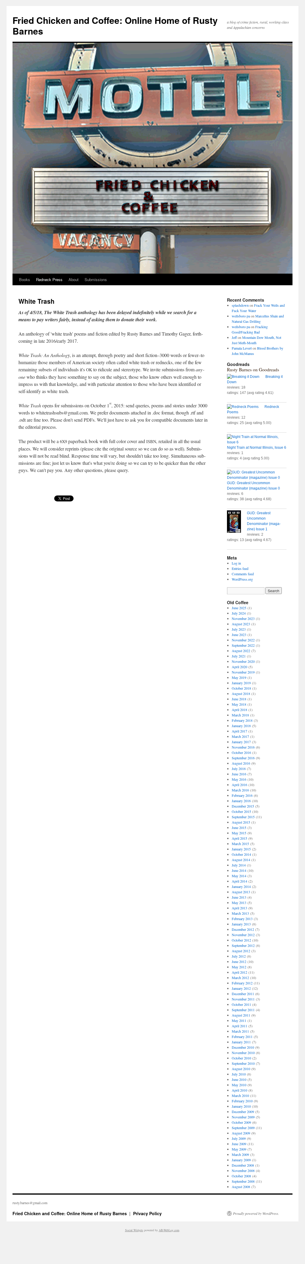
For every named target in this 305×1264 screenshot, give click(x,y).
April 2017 (239, 731)
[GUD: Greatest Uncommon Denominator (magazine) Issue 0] (257, 475)
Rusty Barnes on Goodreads (253, 370)
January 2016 (241, 800)
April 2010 (239, 1090)
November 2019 (243, 672)
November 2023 (243, 618)
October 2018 (241, 688)
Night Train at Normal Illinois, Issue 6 (256, 447)
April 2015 (239, 838)
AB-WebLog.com (169, 1230)
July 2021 (239, 656)
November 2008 (243, 1170)
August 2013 (241, 891)
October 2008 (241, 1175)
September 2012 (243, 945)
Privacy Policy (147, 1213)
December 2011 (243, 993)
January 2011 (241, 1041)
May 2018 (239, 704)
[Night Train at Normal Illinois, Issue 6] (257, 439)
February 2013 (242, 918)
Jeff (234, 337)
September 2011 (243, 1009)
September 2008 (243, 1181)
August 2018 (241, 693)
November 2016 (243, 747)
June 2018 (239, 698)
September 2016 (243, 757)
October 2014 (241, 854)
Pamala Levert (242, 348)
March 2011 (240, 1031)
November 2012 (243, 934)
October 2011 (241, 1004)
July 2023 (239, 629)
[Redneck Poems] (245, 406)
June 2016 (239, 774)
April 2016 (239, 784)
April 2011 (239, 1025)
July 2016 (239, 768)
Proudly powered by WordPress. (256, 1213)
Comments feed (243, 573)
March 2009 (240, 1154)
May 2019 (239, 677)
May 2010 (239, 1084)
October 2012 (241, 940)
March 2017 (240, 736)
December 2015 (243, 806)
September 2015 (243, 816)
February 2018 (242, 720)
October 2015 (241, 811)
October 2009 (241, 1122)
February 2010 (242, 1100)
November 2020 (243, 661)
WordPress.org (242, 579)
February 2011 (242, 1036)
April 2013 (239, 907)
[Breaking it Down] (246, 376)
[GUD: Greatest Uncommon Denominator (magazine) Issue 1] (237, 522)
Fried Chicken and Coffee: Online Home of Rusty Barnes (115, 25)
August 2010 (241, 1068)
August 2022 (241, 650)
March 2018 (240, 715)
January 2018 (241, 725)
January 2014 (241, 886)
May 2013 (239, 902)
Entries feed (240, 568)
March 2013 (240, 913)
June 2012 (239, 961)
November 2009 (243, 1117)
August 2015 (241, 822)
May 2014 (239, 875)
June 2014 (239, 870)
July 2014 (239, 865)
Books (24, 279)
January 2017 (241, 741)
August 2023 (241, 623)
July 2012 (239, 956)
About (74, 279)
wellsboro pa (241, 316)
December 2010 (243, 1047)
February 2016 (242, 795)
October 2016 (241, 752)
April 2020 (239, 666)
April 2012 (239, 972)
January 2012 (241, 988)
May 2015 (239, 832)
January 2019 (241, 682)
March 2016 (240, 790)
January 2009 (241, 1159)
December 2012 (243, 929)
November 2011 (243, 999)
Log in (236, 563)
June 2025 (239, 607)
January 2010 (241, 1106)
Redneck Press (49, 279)
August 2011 (241, 1015)
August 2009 (241, 1133)
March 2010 (240, 1095)
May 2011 (239, 1020)
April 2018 (239, 709)
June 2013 (239, 897)
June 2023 (239, 634)
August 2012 (241, 950)
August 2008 (241, 1186)
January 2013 (241, 924)
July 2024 (239, 613)
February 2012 (242, 983)
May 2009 (239, 1149)
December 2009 (243, 1111)
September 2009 (243, 1127)
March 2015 (240, 843)
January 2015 (241, 849)
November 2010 (243, 1052)
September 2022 (243, 645)
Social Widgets (134, 1230)
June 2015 (239, 827)
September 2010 (243, 1063)
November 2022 (243, 640)
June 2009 (239, 1143)
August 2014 (241, 859)
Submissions (96, 279)
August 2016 (241, 763)
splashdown (240, 305)
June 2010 (239, 1079)
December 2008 (243, 1165)
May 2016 (239, 779)
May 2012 (239, 966)
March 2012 (240, 977)
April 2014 (239, 881)
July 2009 (239, 1138)
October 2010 (241, 1058)
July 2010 (239, 1074)
